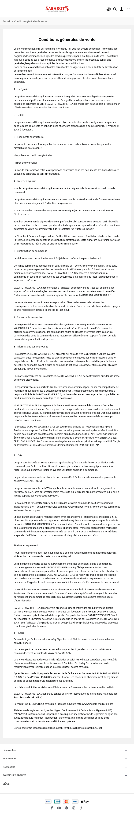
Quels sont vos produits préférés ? (50, 62)
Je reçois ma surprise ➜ (46, 122)
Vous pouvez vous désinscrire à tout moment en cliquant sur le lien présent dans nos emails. (67, 110)
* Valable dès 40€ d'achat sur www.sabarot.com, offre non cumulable (60, 34)
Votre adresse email (41, 41)
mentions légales (83, 103)
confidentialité (62, 103)
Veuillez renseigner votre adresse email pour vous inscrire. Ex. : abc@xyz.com (64, 56)
